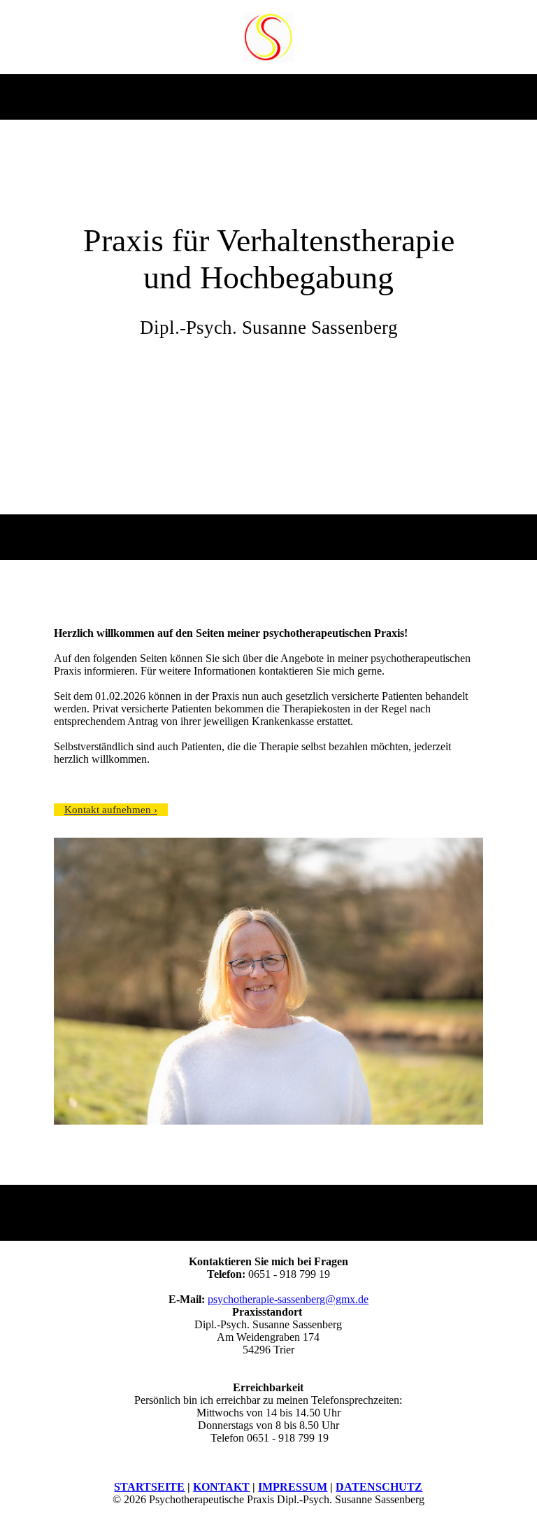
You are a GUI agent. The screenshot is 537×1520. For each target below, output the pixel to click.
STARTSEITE (149, 1487)
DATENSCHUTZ (379, 1487)
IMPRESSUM (292, 1487)
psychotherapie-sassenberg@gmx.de (288, 1299)
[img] (269, 37)
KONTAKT (221, 1487)
